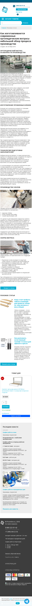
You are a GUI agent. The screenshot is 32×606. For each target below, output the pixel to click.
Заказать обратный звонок (13, 553)
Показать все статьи (8, 364)
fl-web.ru (17, 557)
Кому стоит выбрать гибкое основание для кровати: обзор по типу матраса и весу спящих (22, 303)
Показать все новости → (11, 509)
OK (17, 603)
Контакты (19, 12)
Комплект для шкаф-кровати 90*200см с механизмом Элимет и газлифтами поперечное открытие (15, 390)
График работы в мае (9, 432)
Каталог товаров (11, 19)
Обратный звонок (22, 9)
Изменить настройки (19, 600)
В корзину (6, 406)
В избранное (5, 413)
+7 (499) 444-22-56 (11, 532)
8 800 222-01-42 (20, 5)
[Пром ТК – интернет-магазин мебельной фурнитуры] (5, 8)
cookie (10, 598)
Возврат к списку (8, 288)
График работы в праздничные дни (14, 489)
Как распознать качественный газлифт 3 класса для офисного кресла (22, 340)
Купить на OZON (16, 416)
